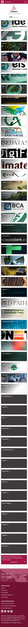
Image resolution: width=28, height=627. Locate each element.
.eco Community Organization (8, 605)
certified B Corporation (12, 617)
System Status (4, 597)
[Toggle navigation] (25, 2)
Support (3, 588)
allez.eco (7, 603)
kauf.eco (12, 603)
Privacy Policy (4, 592)
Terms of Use (4, 590)
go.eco (2, 603)
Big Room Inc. (8, 622)
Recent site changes (6, 608)
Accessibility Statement (7, 594)
